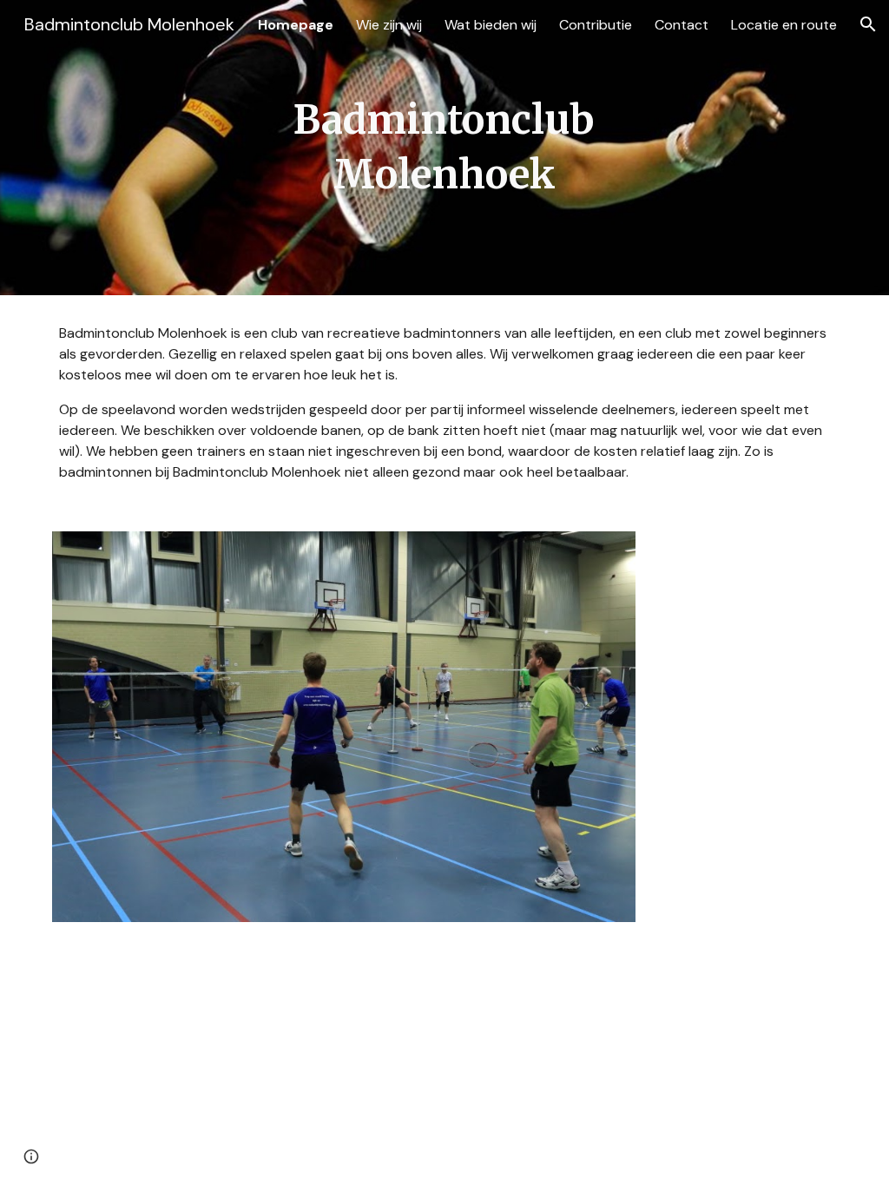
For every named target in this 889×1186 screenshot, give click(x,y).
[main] (444, 147)
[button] (868, 24)
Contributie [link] (595, 25)
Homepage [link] (295, 25)
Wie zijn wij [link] (389, 25)
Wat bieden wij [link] (490, 25)
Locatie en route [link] (784, 25)
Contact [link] (681, 25)
